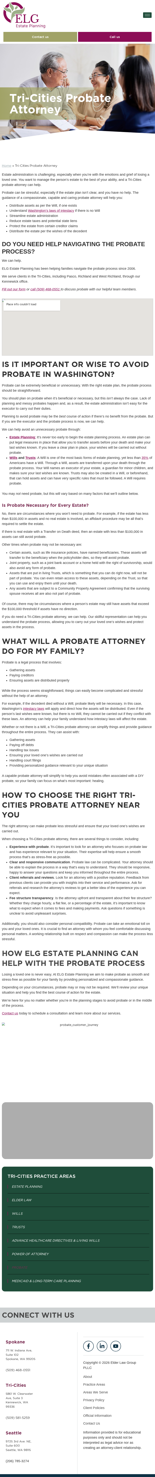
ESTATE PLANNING (27, 1186)
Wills (13, 458)
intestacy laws (33, 709)
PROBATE (19, 1267)
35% (145, 458)
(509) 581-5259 (18, 1417)
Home (6, 165)
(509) (11, 1370)
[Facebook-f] (88, 1346)
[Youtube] (115, 1346)
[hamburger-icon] (147, 15)
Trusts (30, 458)
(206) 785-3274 (17, 1461)
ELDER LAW (21, 1200)
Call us (115, 37)
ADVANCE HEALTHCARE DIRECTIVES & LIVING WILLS (55, 1240)
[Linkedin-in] (102, 1346)
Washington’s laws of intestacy (51, 211)
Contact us (40, 37)
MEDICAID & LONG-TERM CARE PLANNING (46, 1281)
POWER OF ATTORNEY (30, 1254)
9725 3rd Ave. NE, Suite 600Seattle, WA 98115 (18, 1446)
